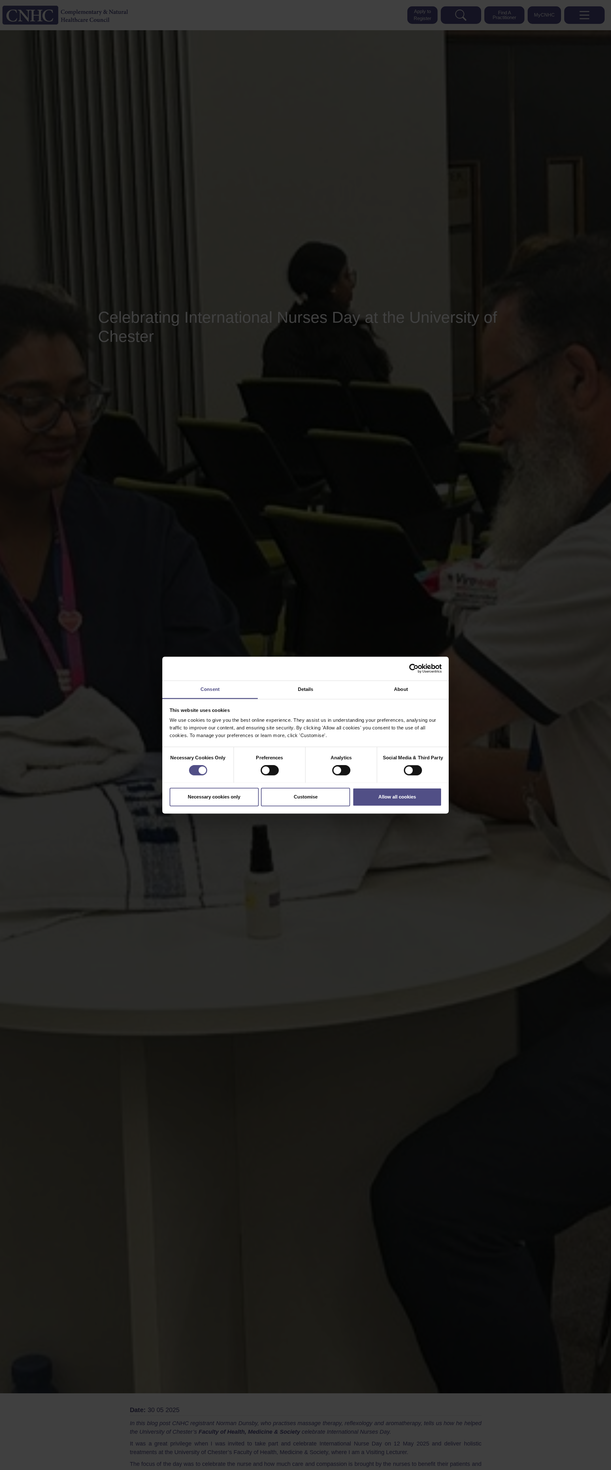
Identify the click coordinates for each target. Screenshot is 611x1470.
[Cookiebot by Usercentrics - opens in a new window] (414, 668)
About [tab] (401, 689)
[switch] (270, 770)
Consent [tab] (210, 689)
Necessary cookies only (214, 796)
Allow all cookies (397, 796)
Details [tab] (305, 689)
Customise (306, 796)
